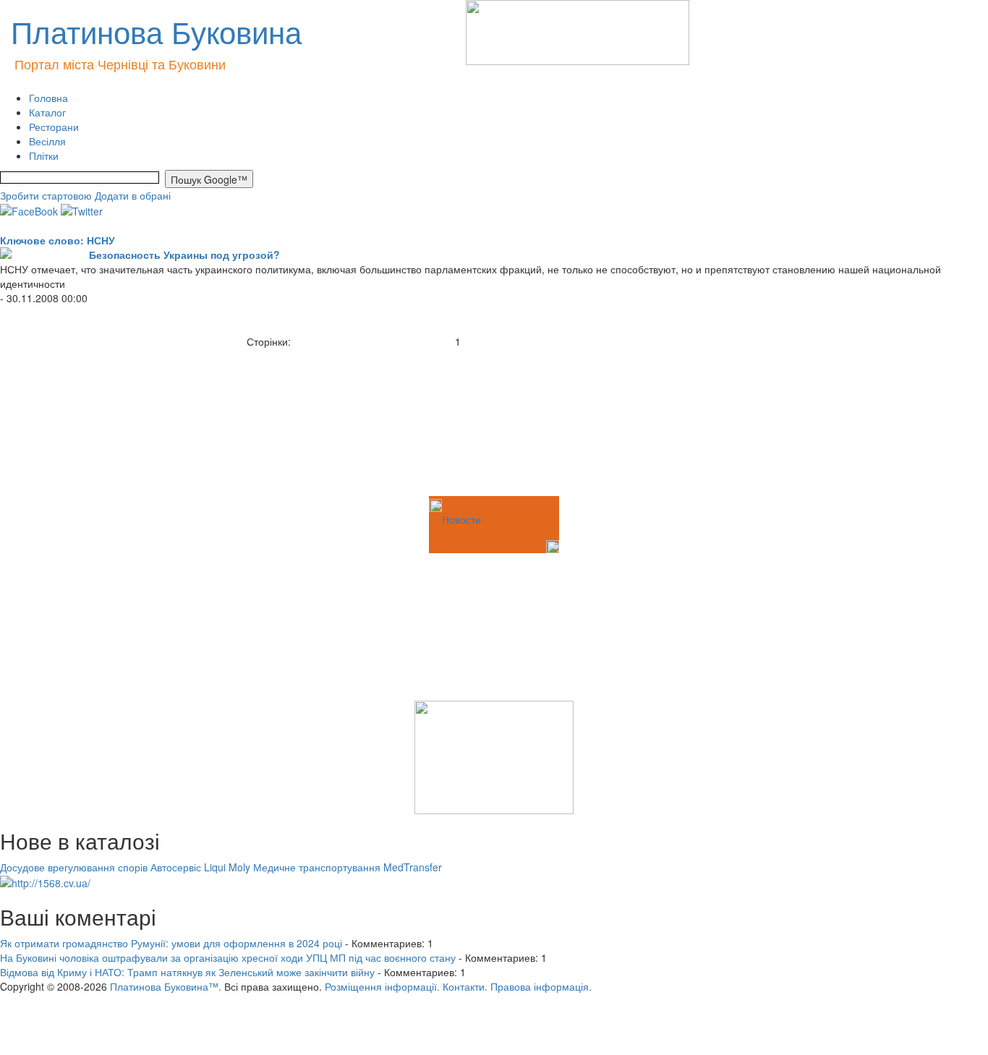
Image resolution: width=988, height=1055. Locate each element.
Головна (48, 97)
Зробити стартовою (46, 195)
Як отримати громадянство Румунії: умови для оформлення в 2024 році (171, 943)
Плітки (44, 155)
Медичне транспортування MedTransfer (347, 867)
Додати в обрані (133, 195)
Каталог (47, 112)
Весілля (47, 141)
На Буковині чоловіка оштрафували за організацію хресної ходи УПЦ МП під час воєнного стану (228, 957)
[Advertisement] (72, 421)
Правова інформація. (541, 986)
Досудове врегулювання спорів (74, 867)
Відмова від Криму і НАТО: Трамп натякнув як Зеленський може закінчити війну (187, 972)
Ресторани (54, 126)
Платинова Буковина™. (165, 986)
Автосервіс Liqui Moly (200, 867)
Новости (461, 519)
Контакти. (465, 986)
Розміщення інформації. (382, 986)
